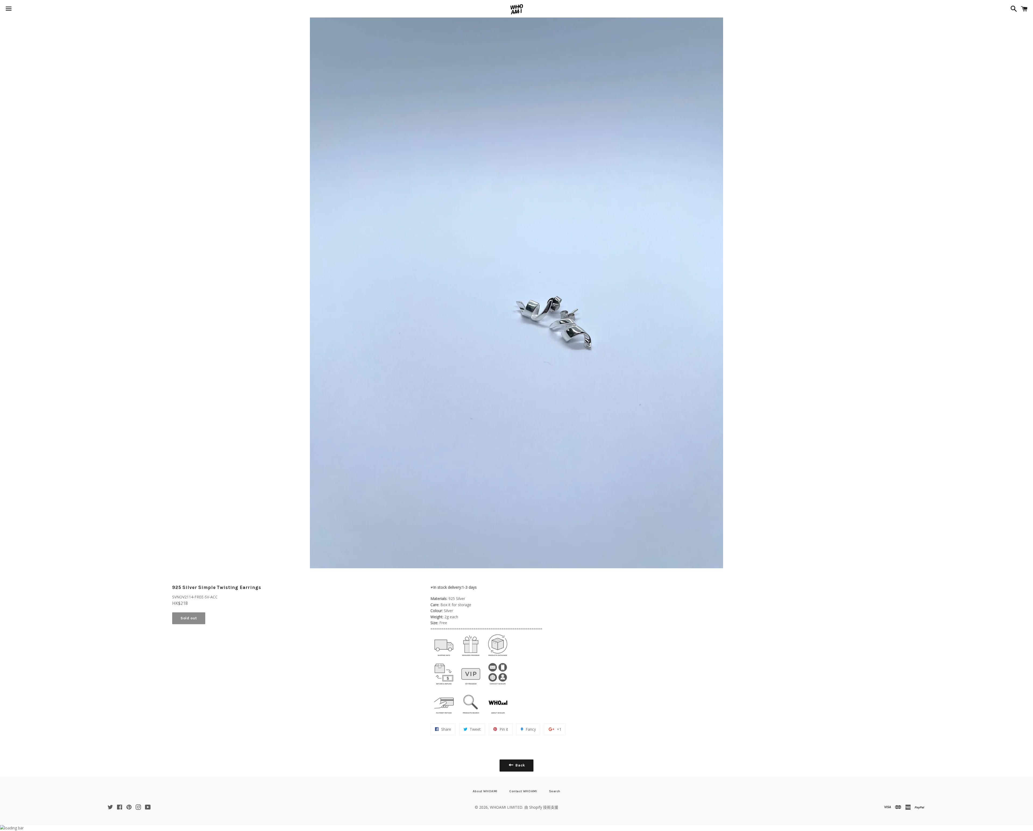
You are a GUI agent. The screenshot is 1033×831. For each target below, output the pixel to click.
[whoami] (443, 657)
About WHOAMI (485, 791)
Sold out (189, 618)
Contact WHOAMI (523, 791)
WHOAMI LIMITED (506, 807)
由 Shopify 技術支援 (541, 807)
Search (555, 791)
